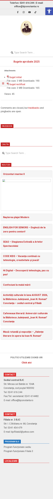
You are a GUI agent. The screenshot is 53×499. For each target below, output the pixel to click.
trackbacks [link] (33, 107)
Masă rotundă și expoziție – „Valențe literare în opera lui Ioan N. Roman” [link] (23, 333)
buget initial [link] (16, 77)
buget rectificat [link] (17, 84)
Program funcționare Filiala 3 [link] (18, 451)
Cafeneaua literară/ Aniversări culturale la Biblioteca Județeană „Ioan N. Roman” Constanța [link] (25, 317)
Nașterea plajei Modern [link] (16, 217)
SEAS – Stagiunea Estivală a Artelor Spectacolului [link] (23, 243)
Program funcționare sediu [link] (17, 447)
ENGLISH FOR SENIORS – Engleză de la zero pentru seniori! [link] (24, 229)
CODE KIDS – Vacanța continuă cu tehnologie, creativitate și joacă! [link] (21, 258)
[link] (49, 11)
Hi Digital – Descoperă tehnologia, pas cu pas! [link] (26, 272)
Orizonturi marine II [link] (14, 174)
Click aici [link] (27, 362)
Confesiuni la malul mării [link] (16, 284)
